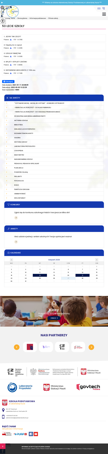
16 (11, 275)
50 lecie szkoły (13, 26)
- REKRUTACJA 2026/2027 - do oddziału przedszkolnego (37, 112)
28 (82, 278)
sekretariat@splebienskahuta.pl (99, 8)
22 (96, 275)
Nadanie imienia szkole (23, 159)
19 (54, 275)
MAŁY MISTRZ (19, 155)
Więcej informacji (16, 217)
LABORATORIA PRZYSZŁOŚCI (24, 146)
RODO (16, 185)
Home (13, 18)
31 (25, 281)
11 (39, 272)
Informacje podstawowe (37, 18)
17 (25, 275)
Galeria (17, 138)
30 (11, 281)
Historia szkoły (20, 142)
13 (68, 272)
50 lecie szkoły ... (53, 18)
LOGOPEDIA (18, 151)
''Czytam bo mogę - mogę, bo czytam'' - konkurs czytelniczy (39, 103)
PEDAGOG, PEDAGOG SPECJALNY (26, 163)
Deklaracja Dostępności (24, 129)
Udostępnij (9, 81)
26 (54, 278)
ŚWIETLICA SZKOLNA (21, 189)
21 (82, 275)
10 (25, 272)
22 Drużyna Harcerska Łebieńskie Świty (29, 116)
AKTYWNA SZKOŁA (21, 120)
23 (11, 278)
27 (68, 278)
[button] (2, 2)
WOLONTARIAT (19, 198)
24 (26, 278)
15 (96, 272)
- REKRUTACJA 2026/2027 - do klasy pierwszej (32, 107)
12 (54, 272)
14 (82, 272)
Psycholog (19, 181)
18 (39, 275)
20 (68, 275)
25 (40, 278)
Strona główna (21, 18)
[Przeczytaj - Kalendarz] (57, 253)
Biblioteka (18, 125)
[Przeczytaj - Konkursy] (57, 205)
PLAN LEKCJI (18, 168)
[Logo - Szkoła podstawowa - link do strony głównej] (12, 11)
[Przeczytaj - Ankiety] (57, 229)
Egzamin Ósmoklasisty (23, 133)
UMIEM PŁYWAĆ (20, 194)
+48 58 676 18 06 (103, 8)
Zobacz (54, 318)
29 (97, 278)
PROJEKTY (18, 176)
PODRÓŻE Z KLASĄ (21, 172)
